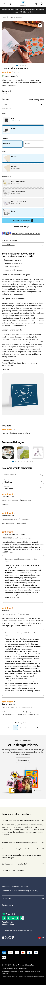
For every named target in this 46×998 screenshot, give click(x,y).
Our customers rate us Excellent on (17, 930)
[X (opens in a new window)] (6, 937)
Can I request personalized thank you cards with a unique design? (21, 856)
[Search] (41, 475)
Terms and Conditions (9, 968)
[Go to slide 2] (20, 65)
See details (12, 86)
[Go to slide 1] (17, 65)
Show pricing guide (36, 100)
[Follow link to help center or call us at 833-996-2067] (36, 3)
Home (4, 17)
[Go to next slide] (43, 42)
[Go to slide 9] (24, 461)
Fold (4, 113)
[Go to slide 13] (30, 461)
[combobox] (23, 104)
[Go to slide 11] (27, 461)
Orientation (7, 138)
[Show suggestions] (41, 104)
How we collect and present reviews (16, 433)
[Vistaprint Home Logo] (23, 3)
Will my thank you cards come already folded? (20, 842)
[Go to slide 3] (23, 65)
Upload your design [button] (21, 226)
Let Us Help (6, 899)
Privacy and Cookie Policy (26, 965)
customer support (9, 339)
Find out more (23, 760)
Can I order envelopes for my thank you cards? (20, 820)
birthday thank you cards (33, 318)
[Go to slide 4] (25, 65)
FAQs (4, 369)
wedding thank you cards (11, 318)
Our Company (7, 905)
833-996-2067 (6, 965)
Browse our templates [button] (21, 220)
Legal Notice (22, 968)
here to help (16, 891)
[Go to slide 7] (21, 461)
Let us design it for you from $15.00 (26, 234)
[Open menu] (4, 3)
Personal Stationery (16, 17)
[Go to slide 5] (28, 65)
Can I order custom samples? (13, 870)
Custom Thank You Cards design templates (18, 363)
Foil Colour (6, 176)
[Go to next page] (37, 727)
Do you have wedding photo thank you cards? (20, 849)
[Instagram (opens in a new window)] (9, 937)
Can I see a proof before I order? (14, 864)
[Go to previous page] (8, 727)
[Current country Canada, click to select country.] (41, 937)
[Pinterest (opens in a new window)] (13, 937)
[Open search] (9, 3)
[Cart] (41, 3)
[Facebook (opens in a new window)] (3, 937)
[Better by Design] (16, 76)
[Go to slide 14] (32, 461)
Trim (4, 152)
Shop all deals (28, 12)
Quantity (5, 99)
